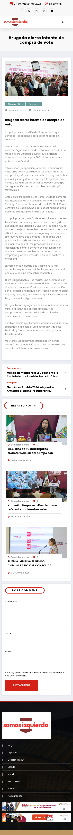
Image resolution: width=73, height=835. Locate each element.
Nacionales (34, 104)
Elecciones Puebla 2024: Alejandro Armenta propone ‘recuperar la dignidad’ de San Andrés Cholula (30, 389)
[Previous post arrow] (65, 373)
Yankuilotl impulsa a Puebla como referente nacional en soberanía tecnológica (32, 507)
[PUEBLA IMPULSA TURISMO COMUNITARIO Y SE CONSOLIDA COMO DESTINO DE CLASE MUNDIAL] (36, 542)
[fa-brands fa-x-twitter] (28, 10)
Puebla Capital (15, 795)
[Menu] (69, 22)
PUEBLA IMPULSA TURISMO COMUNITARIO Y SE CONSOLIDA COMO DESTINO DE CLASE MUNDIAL (32, 563)
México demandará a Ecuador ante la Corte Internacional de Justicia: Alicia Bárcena (32, 374)
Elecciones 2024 (15, 104)
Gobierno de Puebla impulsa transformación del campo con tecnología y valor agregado (30, 451)
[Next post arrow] (65, 389)
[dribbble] (36, 10)
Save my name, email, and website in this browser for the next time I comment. (34, 674)
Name (8, 633)
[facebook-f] (21, 10)
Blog (10, 745)
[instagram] (44, 10)
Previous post (14, 368)
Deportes (12, 752)
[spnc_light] (63, 22)
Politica (11, 788)
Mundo (11, 774)
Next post (12, 383)
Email (8, 651)
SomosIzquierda (15, 110)
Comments (11, 601)
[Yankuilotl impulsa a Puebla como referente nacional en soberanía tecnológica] (36, 486)
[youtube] (51, 10)
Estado (11, 766)
